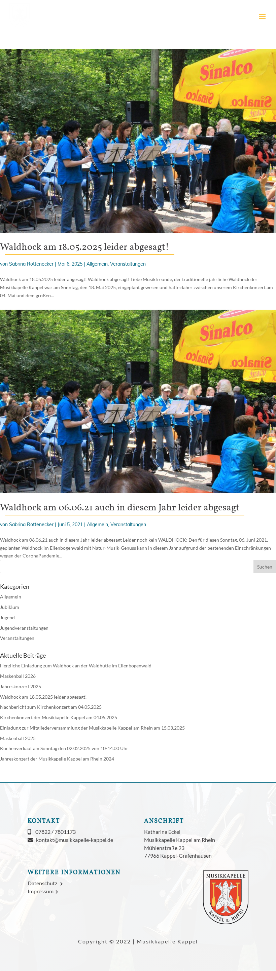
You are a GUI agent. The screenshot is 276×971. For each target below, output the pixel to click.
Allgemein (97, 264)
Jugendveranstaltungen (24, 628)
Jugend (7, 617)
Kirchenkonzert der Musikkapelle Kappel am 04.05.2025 (58, 717)
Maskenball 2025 (18, 738)
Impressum (42, 891)
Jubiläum (9, 607)
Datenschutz (44, 883)
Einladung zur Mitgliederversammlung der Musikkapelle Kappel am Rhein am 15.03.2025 (92, 728)
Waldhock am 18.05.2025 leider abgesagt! (84, 247)
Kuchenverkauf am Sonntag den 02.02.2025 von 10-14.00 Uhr (64, 748)
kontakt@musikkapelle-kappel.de (74, 840)
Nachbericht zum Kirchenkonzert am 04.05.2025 (51, 707)
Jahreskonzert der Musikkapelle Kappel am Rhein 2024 (57, 759)
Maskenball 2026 (18, 676)
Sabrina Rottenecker (31, 264)
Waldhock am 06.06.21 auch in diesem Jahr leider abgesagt (119, 507)
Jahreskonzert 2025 (20, 686)
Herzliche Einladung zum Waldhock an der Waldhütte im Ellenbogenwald (75, 665)
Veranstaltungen (128, 264)
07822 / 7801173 (55, 831)
